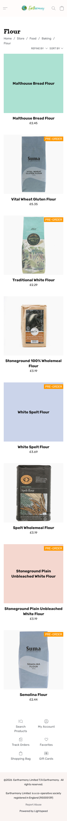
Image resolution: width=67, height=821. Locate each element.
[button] (33, 8)
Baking (46, 38)
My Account (46, 726)
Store (20, 38)
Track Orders (20, 745)
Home (8, 38)
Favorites (46, 745)
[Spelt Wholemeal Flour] (33, 493)
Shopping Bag (21, 758)
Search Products (20, 729)
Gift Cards (46, 758)
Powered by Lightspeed (34, 811)
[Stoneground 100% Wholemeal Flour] (33, 326)
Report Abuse (33, 804)
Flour (7, 43)
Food (33, 38)
